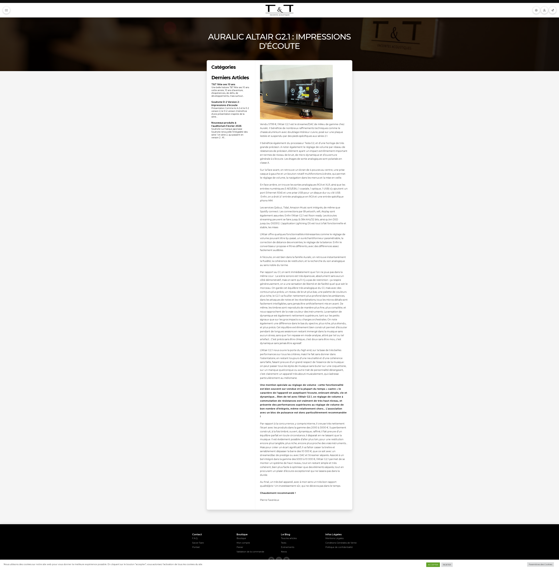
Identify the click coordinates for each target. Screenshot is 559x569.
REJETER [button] (447, 564)
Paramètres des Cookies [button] (540, 564)
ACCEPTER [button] (433, 564)
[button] (6, 10)
